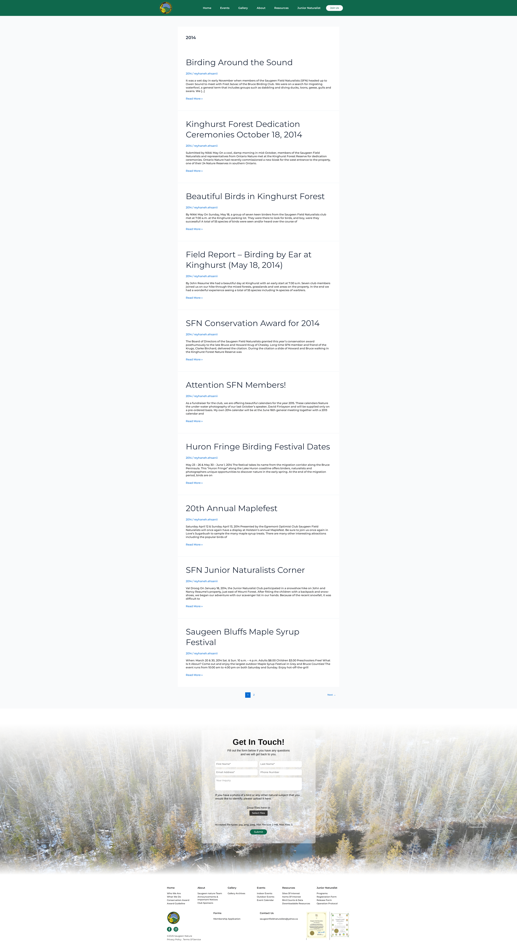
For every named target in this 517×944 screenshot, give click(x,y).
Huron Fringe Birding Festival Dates (258, 446)
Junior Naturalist (308, 8)
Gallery (243, 8)
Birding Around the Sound (239, 62)
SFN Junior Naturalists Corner (245, 570)
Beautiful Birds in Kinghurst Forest (255, 196)
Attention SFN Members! (236, 385)
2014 (189, 73)
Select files (258, 813)
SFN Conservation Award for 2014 (253, 323)
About (261, 8)
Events (224, 8)
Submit (258, 831)
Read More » (194, 98)
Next (331, 694)
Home (207, 8)
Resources (281, 8)
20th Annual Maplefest (231, 508)
